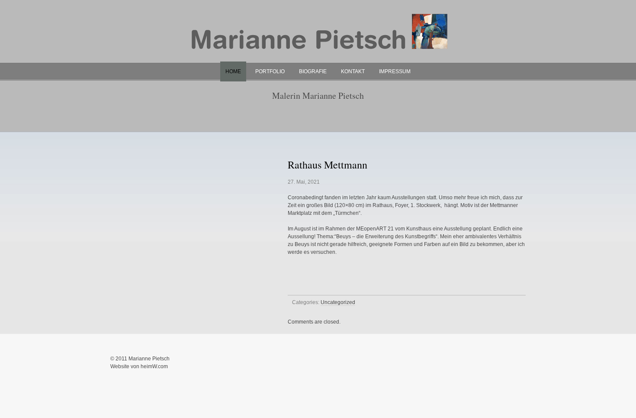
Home (233, 71)
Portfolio (270, 71)
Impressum (395, 71)
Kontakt (353, 71)
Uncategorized (338, 302)
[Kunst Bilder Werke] (318, 61)
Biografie (313, 71)
